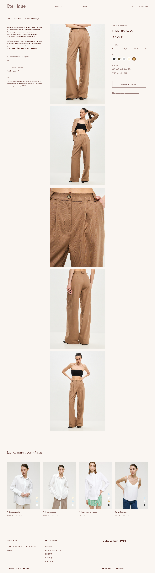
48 (129, 68)
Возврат (48, 554)
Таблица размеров (119, 73)
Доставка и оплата (53, 550)
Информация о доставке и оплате (125, 93)
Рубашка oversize (13, 512)
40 (113, 68)
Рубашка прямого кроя (88, 512)
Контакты (49, 562)
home (9, 19)
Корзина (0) (143, 6)
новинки (18, 19)
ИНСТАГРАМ (106, 568)
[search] (132, 6)
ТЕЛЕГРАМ (119, 568)
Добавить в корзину (129, 84)
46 (125, 68)
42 (117, 68)
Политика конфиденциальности (21, 546)
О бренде (49, 558)
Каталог (83, 6)
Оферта (10, 550)
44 (121, 68)
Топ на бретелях (121, 512)
